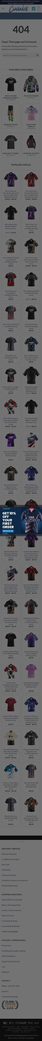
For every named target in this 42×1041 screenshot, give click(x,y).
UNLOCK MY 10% (8, 531)
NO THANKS (5, 533)
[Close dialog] (41, 508)
